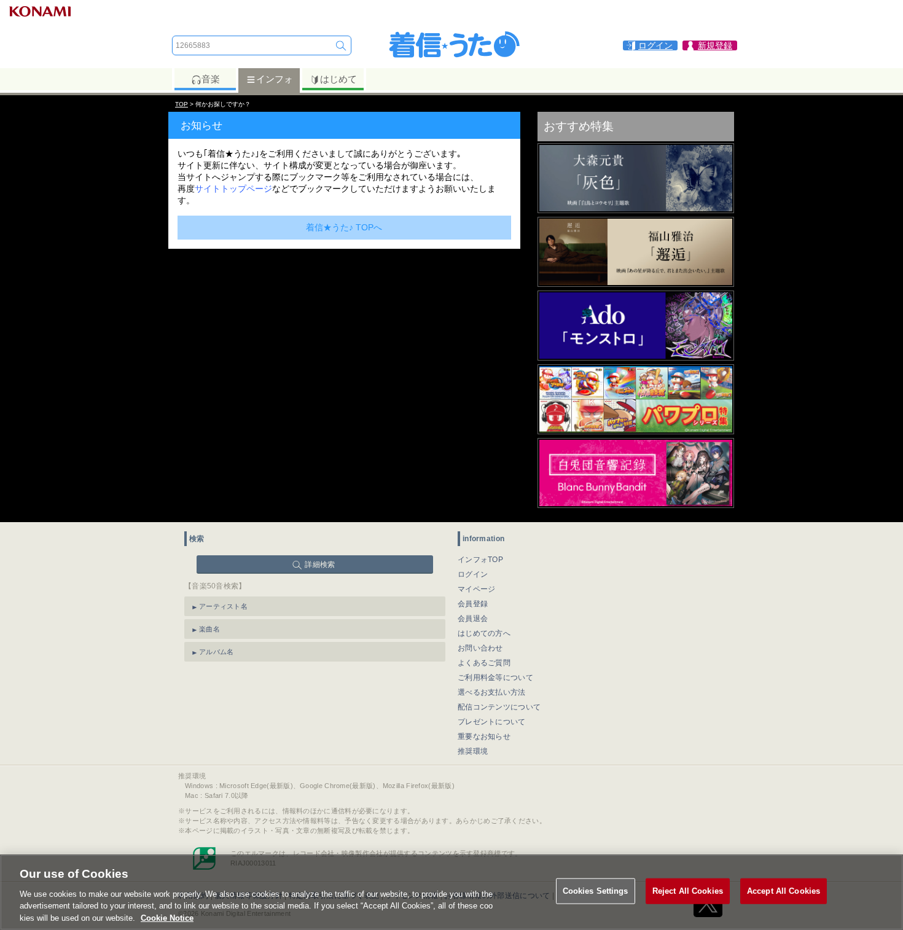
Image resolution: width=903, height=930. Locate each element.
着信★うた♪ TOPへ (344, 227)
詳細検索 (320, 564)
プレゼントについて (492, 721)
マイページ (477, 589)
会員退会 (473, 618)
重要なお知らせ (484, 736)
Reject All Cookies (687, 891)
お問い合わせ (480, 648)
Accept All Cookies (783, 891)
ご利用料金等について (495, 677)
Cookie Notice (167, 917)
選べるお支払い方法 (492, 692)
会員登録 (473, 604)
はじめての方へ (484, 633)
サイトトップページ (233, 188)
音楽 (210, 79)
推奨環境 (473, 751)
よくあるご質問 (484, 662)
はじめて (338, 79)
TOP (181, 104)
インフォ (274, 79)
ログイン (473, 574)
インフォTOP (480, 559)
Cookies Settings (595, 891)
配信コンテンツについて (499, 707)
